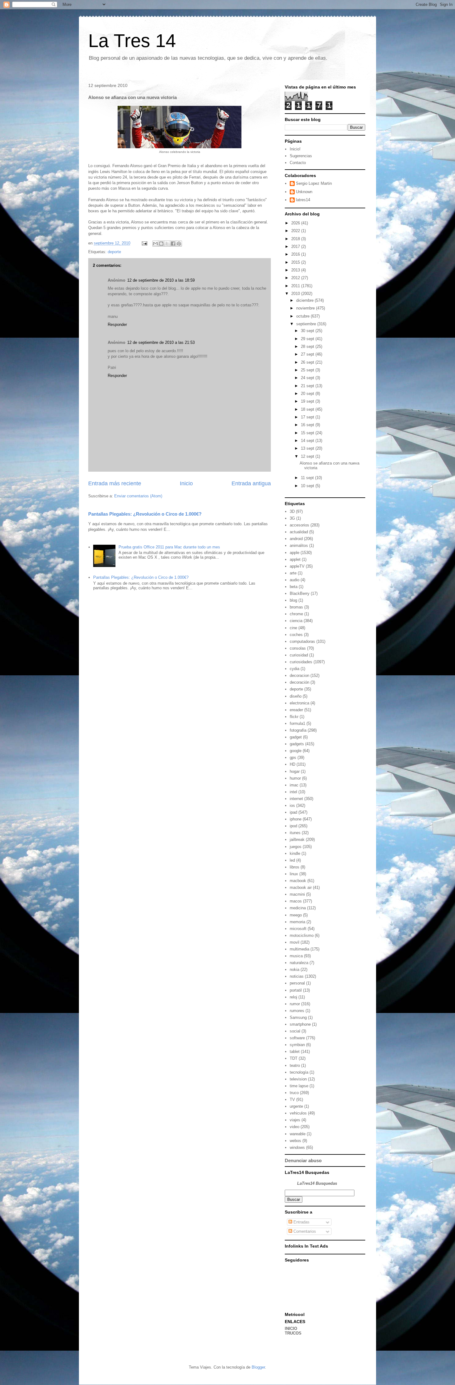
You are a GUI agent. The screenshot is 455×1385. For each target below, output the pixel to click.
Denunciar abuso (303, 1160)
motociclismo (302, 935)
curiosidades (301, 662)
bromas (296, 607)
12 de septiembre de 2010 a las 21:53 (161, 342)
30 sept (308, 330)
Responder (117, 324)
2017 (296, 246)
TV (292, 1099)
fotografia (298, 730)
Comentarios (304, 1231)
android (296, 538)
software (297, 1038)
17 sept (308, 417)
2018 (296, 238)
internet (296, 798)
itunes (295, 832)
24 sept (308, 377)
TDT (293, 1058)
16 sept (308, 424)
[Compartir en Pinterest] (179, 243)
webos (295, 1140)
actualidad (299, 532)
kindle (295, 853)
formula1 (297, 723)
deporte (114, 251)
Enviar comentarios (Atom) (138, 496)
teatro (295, 1065)
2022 (296, 230)
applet (295, 559)
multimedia (299, 949)
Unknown (304, 191)
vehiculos (298, 1113)
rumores (297, 1010)
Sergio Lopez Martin (314, 183)
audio (294, 580)
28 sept (308, 346)
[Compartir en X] (167, 243)
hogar (295, 771)
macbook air (301, 887)
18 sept (308, 409)
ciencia (296, 620)
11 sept (308, 477)
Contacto (298, 162)
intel (293, 792)
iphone (295, 819)
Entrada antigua (251, 483)
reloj (293, 997)
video (294, 1126)
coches (296, 634)
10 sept (308, 485)
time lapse (299, 1086)
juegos (295, 846)
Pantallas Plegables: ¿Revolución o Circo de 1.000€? (145, 514)
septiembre (306, 324)
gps (293, 757)
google (295, 750)
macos (296, 901)
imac (294, 785)
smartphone (300, 1024)
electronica (299, 703)
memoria (297, 922)
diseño (295, 696)
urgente (296, 1106)
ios (292, 805)
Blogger (258, 1367)
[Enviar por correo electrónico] (155, 243)
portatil (296, 990)
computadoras (302, 641)
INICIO (291, 1328)
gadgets (297, 744)
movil (294, 942)
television (298, 1079)
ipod (293, 826)
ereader (296, 710)
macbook (298, 880)
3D (292, 511)
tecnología (299, 1072)
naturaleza (299, 962)
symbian (297, 1044)
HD (292, 764)
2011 (296, 285)
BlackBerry (300, 593)
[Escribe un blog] (161, 243)
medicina (298, 908)
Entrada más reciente (114, 483)
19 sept (308, 401)
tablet (295, 1051)
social (295, 1031)
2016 (296, 254)
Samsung (298, 1017)
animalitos (299, 545)
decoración (299, 682)
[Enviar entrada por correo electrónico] (144, 243)
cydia (294, 668)
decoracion (299, 675)
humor (295, 778)
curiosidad (299, 655)
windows (297, 1147)
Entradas (301, 1222)
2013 (296, 270)
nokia (294, 969)
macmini (297, 894)
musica (296, 956)
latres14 (303, 199)
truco (294, 1092)
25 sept (308, 370)
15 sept (308, 433)
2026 (296, 223)
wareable (298, 1134)
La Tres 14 (132, 40)
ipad (293, 812)
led (292, 860)
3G (292, 518)
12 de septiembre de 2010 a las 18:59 (161, 280)
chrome (296, 614)
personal (297, 983)
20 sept (308, 393)
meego (296, 915)
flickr (294, 716)
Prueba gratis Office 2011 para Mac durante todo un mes (169, 547)
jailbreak (297, 839)
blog (293, 600)
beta (293, 586)
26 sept (308, 362)
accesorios (299, 525)
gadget (296, 737)
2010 (296, 293)
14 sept (308, 440)
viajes (295, 1120)
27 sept (308, 354)
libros (294, 867)
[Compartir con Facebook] (173, 243)
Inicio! (295, 149)
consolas (298, 648)
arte (293, 573)
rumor (295, 1004)
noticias (297, 976)
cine (293, 627)
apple (294, 552)
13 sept (308, 448)
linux (294, 874)
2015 (296, 262)
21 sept (308, 385)
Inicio (186, 483)
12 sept (308, 456)
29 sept (308, 338)
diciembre (305, 300)
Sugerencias (301, 156)
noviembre (306, 308)
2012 (296, 277)
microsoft (298, 928)
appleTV (297, 566)
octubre (303, 316)
